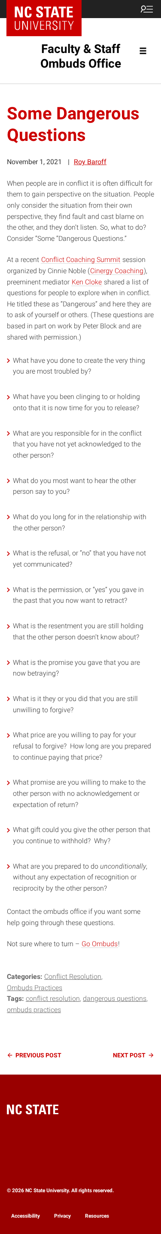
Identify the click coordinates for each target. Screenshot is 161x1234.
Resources (97, 1216)
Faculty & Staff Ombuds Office (80, 56)
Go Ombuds (100, 944)
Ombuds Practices (34, 988)
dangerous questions (114, 998)
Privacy (62, 1216)
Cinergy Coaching (116, 271)
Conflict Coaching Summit (80, 260)
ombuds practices (34, 1010)
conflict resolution (53, 998)
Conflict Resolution (72, 976)
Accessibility (25, 1216)
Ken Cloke (87, 282)
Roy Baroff (90, 162)
